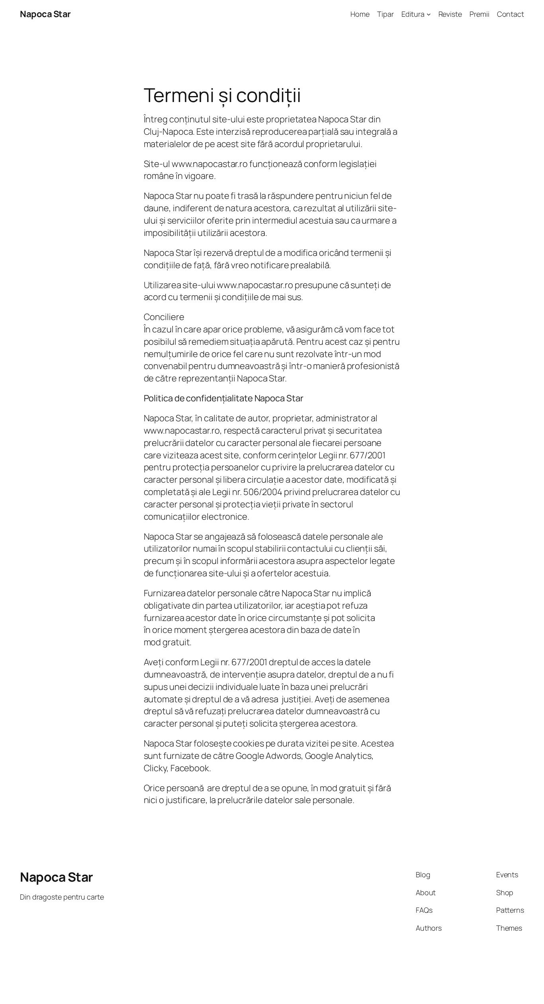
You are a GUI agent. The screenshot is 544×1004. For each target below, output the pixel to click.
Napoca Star (45, 14)
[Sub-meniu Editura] (429, 14)
